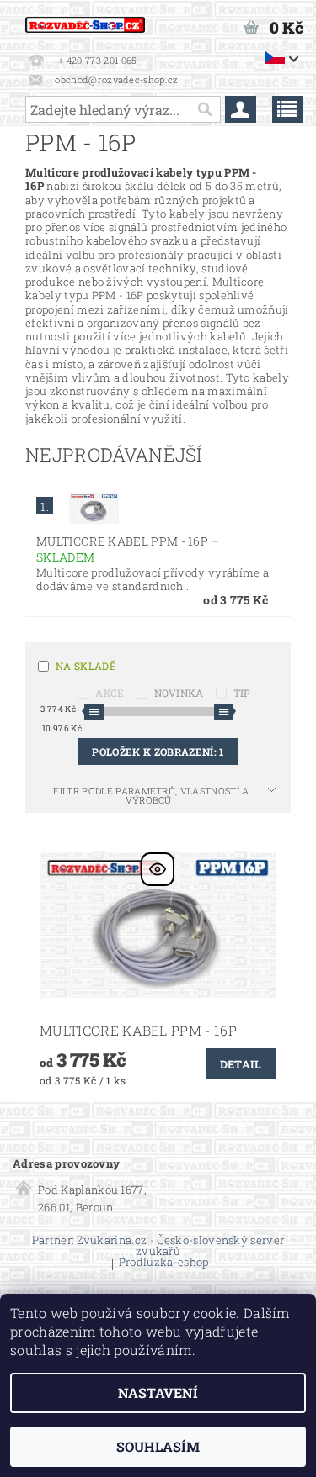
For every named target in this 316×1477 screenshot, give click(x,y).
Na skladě (86, 666)
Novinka (179, 692)
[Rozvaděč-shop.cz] (85, 22)
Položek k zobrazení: (157, 751)
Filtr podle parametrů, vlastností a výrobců (151, 795)
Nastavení (158, 1392)
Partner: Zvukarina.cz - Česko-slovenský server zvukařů (158, 1246)
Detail (241, 1064)
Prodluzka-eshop (164, 1263)
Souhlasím (158, 1446)
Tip (242, 692)
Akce (109, 692)
